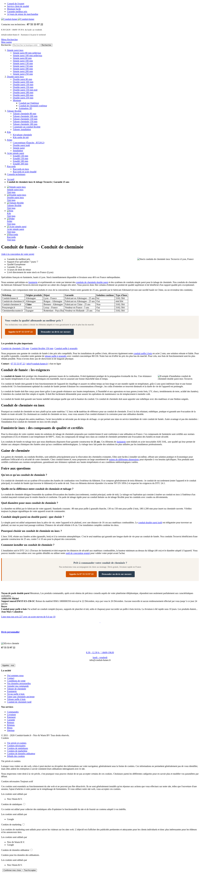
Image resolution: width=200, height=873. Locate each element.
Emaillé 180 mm (20, 161)
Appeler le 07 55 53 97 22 (20, 332)
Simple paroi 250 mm (23, 74)
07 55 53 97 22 (18, 363)
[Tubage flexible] (15, 203)
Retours (10, 722)
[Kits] (10, 210)
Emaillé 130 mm (20, 156)
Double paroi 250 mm (23, 98)
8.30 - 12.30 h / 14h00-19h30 (100, 652)
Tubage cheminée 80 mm (24, 113)
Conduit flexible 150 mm (41, 348)
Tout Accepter (30, 870)
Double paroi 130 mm (23, 84)
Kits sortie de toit (21, 137)
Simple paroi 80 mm (22, 58)
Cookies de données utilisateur (21, 753)
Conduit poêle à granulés (65, 348)
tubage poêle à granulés (55, 356)
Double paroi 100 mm (23, 82)
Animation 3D (25, 108)
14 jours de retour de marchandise (22, 14)
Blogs (9, 727)
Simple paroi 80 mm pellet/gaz (27, 53)
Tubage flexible (14, 111)
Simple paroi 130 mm (23, 63)
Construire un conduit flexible (26, 127)
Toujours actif (26, 781)
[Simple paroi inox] (16, 187)
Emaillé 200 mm (20, 164)
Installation (18, 150)
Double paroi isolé (21, 145)
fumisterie (32, 282)
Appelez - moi (8, 665)
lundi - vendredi (100, 657)
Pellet (9, 140)
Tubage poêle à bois (16, 699)
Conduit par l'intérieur (29, 103)
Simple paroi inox (15, 50)
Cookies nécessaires (16, 745)
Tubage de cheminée (16, 688)
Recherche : (6, 45)
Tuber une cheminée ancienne (21, 696)
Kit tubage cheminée (22, 134)
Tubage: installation (22, 129)
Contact (10, 678)
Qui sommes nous (15, 675)
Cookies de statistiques (17, 748)
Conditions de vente (16, 681)
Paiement (11, 717)
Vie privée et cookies (16, 743)
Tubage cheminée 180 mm (25, 124)
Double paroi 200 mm (23, 95)
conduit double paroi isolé (150, 522)
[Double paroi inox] (16, 195)
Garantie (11, 720)
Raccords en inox (21, 169)
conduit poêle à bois (143, 353)
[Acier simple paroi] (16, 226)
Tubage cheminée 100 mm (25, 116)
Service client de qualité (18, 6)
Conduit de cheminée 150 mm (15, 348)
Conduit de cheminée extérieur (33, 105)
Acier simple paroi (15, 153)
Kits (9, 132)
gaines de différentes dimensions (124, 459)
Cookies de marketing (17, 751)
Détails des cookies (16, 756)
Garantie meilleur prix (17, 11)
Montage (17, 100)
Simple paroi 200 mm (23, 71)
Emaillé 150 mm (20, 158)
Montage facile (14, 9)
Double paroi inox (15, 76)
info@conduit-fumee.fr (37, 363)
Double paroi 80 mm (22, 79)
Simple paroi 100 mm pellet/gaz (27, 55)
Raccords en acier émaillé (24, 171)
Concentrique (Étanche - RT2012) (28, 142)
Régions (11, 725)
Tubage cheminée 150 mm (25, 121)
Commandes (13, 712)
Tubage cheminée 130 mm (25, 119)
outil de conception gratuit (78, 553)
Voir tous (11, 192)
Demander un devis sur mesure (56, 332)
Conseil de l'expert (15, 3)
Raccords (11, 166)
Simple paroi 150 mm (23, 66)
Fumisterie (12, 691)
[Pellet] (10, 218)
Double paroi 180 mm (23, 92)
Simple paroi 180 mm (23, 68)
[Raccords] (12, 234)
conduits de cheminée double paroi (92, 282)
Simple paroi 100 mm (23, 61)
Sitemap (10, 730)
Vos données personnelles (19, 683)
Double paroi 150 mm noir (25, 90)
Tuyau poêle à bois (15, 694)
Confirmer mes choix (12, 870)
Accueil (10, 179)
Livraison (11, 714)
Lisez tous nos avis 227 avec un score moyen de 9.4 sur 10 (28, 616)
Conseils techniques (16, 174)
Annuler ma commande (18, 686)
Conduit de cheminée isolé (19, 702)
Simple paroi (19, 148)
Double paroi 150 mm (23, 87)
